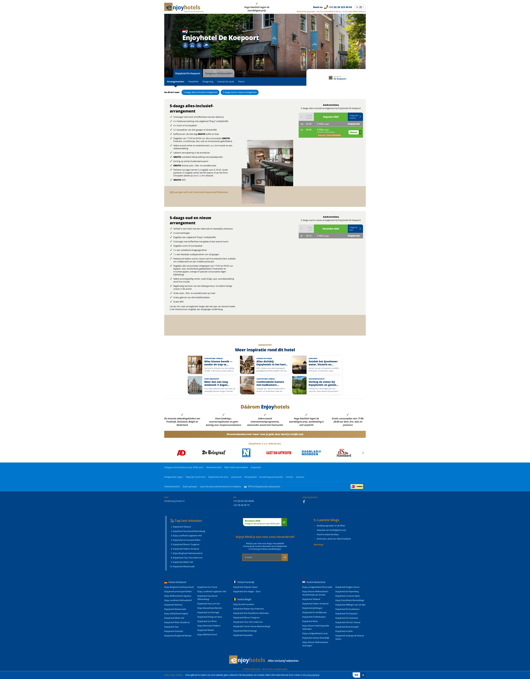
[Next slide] (360, 45)
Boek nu (332, 7)
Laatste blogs (328, 520)
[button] (355, 117)
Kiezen (353, 132)
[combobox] (360, 7)
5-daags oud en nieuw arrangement (240, 92)
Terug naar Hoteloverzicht (218, 73)
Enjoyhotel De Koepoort (187, 73)
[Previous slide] (170, 45)
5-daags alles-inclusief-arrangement (200, 92)
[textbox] (360, 7)
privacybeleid (313, 674)
